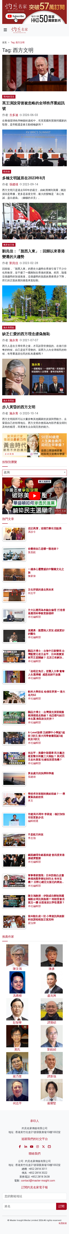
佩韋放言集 (8, 244)
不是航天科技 (35, 834)
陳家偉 (32, 576)
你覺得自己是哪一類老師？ (43, 548)
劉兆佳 (13, 263)
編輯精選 (33, 820)
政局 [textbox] (7, 472)
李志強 (32, 838)
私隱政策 (63, 1223)
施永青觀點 (8, 327)
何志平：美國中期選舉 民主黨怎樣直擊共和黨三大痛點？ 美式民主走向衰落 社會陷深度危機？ (46, 756)
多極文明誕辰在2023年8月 (23, 178)
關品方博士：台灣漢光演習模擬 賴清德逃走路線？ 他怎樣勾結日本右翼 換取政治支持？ (46, 715)
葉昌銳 (32, 552)
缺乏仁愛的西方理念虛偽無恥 (26, 334)
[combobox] (34, 473)
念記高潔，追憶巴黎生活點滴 (44, 528)
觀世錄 (6, 171)
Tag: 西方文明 (17, 42)
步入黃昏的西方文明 (18, 407)
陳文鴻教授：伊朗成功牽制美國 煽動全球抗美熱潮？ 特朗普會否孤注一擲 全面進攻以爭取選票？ (46, 899)
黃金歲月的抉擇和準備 (41, 773)
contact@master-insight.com (38, 1180)
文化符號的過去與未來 (41, 589)
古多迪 (13, 115)
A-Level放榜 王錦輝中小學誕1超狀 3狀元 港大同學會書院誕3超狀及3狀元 (46, 736)
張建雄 (13, 184)
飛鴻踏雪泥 (8, 96)
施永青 (13, 340)
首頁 (4, 42)
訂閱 (61, 1206)
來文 (30, 800)
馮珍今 (32, 531)
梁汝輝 (32, 923)
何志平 (32, 593)
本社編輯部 (34, 616)
